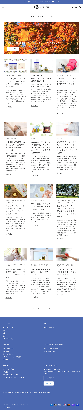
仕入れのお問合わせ (49, 351)
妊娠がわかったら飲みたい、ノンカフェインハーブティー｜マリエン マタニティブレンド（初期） (67, 147)
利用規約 (5, 360)
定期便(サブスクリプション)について (14, 378)
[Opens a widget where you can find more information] (7, 407)
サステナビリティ (8, 339)
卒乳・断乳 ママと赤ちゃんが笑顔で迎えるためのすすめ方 (41, 206)
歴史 (4, 336)
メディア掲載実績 (49, 327)
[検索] (76, 7)
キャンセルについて (9, 354)
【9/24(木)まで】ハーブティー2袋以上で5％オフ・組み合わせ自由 (41, 2)
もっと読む (13, 49)
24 (49, 308)
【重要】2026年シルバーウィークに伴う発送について (33, 43)
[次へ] (54, 308)
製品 (4, 333)
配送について (7, 351)
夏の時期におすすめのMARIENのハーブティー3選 (41, 272)
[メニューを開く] (3, 7)
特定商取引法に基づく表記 (10, 375)
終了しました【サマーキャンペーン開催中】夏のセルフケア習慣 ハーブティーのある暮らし (67, 211)
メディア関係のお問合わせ (51, 348)
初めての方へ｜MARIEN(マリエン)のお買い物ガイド (41, 78)
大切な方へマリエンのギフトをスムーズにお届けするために (67, 272)
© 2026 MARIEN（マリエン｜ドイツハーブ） (16, 404)
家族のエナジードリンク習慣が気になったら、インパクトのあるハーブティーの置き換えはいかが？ (41, 147)
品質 (4, 330)
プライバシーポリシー (9, 369)
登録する (48, 383)
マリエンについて (8, 327)
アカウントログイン (9, 348)
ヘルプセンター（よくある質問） (12, 357)
